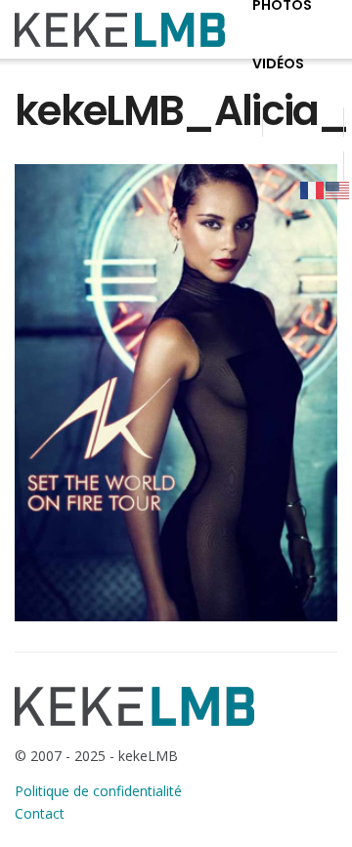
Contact (40, 813)
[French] (313, 189)
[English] (338, 189)
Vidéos (278, 63)
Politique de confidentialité (98, 791)
